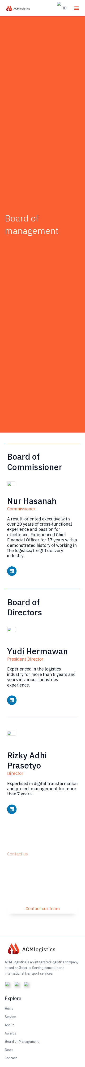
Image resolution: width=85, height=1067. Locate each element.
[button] (76, 8)
